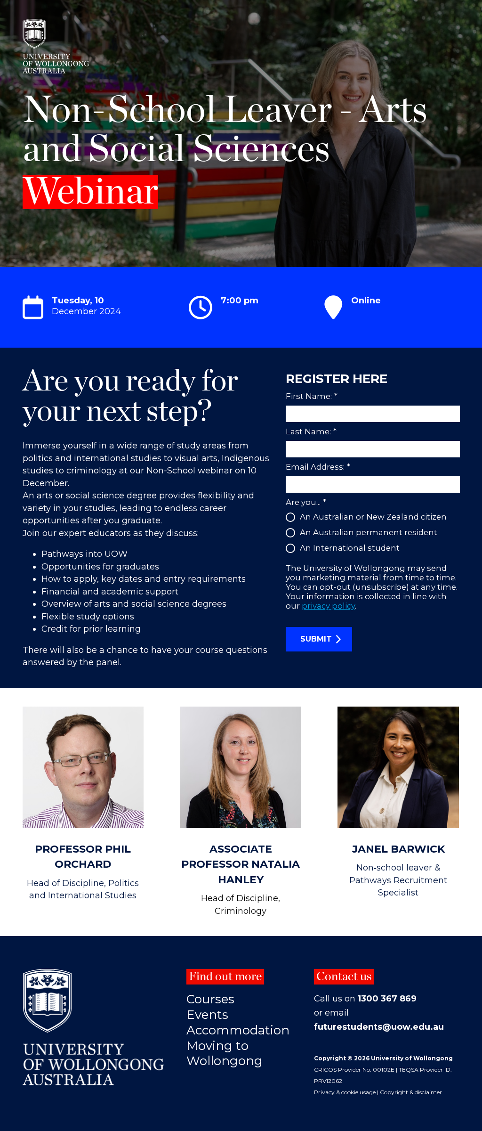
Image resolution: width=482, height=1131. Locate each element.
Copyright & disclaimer (411, 1092)
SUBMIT (316, 639)
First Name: (311, 396)
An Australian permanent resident (368, 532)
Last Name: (311, 431)
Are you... (306, 502)
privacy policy (328, 605)
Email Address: (318, 467)
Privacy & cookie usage (345, 1092)
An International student (350, 548)
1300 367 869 (387, 998)
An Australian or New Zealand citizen (373, 516)
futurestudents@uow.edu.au (379, 1027)
